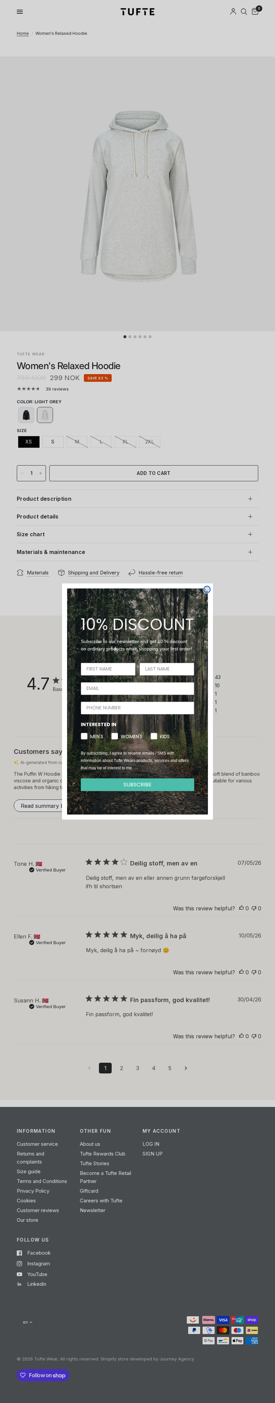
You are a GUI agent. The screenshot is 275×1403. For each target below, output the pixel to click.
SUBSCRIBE (137, 784)
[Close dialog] (207, 589)
